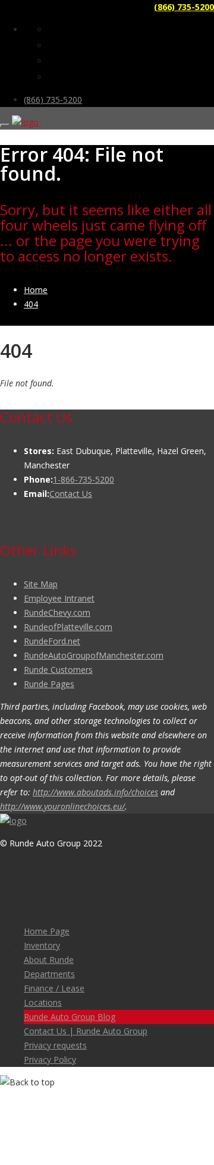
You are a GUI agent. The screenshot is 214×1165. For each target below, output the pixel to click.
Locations (43, 1002)
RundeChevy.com (57, 612)
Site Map (41, 584)
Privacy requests (55, 1045)
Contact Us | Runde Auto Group (85, 1031)
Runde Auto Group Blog (69, 1016)
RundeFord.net (52, 641)
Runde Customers (58, 669)
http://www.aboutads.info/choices (95, 792)
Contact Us (70, 493)
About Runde (49, 959)
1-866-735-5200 (83, 479)
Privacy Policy (50, 1059)
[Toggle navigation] (5, 125)
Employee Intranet (59, 598)
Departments (49, 974)
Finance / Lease (54, 988)
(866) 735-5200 (184, 6)
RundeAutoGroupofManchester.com (93, 655)
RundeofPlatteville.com (68, 626)
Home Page (47, 931)
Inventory (42, 945)
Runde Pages (49, 683)
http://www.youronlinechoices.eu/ (62, 806)
